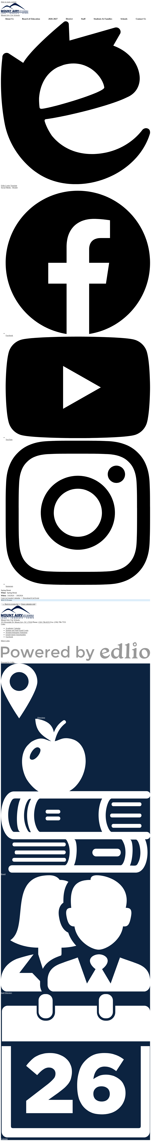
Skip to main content (8, 2)
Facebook (9, 637)
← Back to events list (10, 604)
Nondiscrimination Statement (16, 633)
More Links (5, 641)
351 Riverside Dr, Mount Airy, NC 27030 (16, 622)
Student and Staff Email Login (17, 630)
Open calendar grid (28, 604)
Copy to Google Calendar (10, 598)
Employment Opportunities (16, 635)
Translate (13, 186)
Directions (41, 718)
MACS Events (6, 600)
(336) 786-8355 (44, 622)
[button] (9, 18)
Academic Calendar (13, 628)
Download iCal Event (31, 598)
